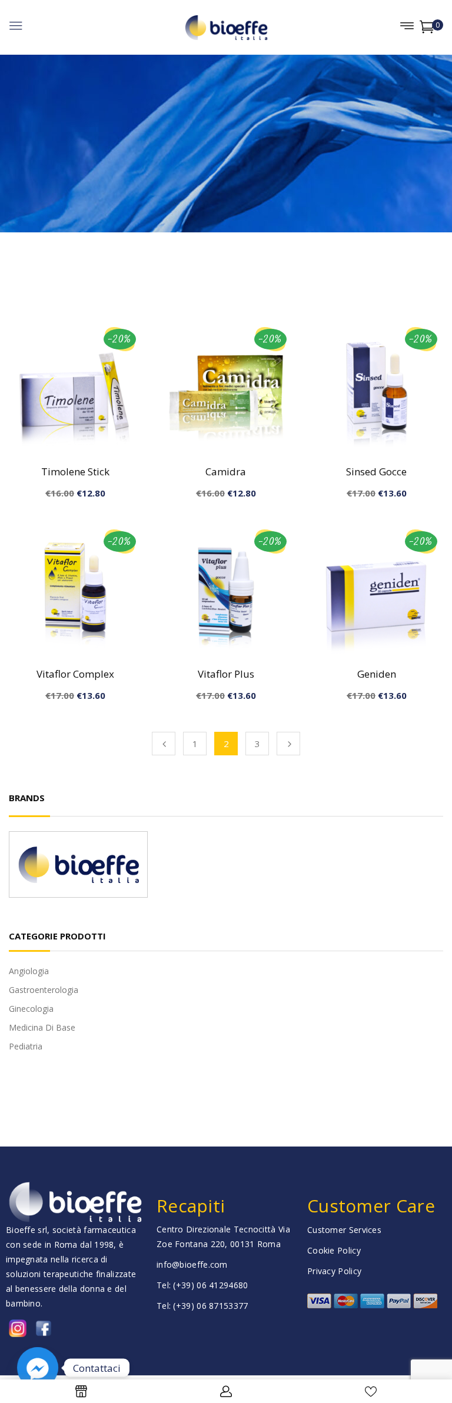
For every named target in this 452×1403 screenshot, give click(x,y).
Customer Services (344, 1229)
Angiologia (29, 971)
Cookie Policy (334, 1250)
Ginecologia (31, 1008)
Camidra (225, 471)
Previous (163, 743)
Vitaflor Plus (226, 674)
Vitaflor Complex (75, 674)
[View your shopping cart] (427, 29)
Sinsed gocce (376, 471)
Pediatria (25, 1046)
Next (288, 743)
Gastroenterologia (43, 989)
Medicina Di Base (42, 1027)
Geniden (376, 674)
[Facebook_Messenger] (37, 1367)
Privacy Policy (334, 1271)
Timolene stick (75, 471)
